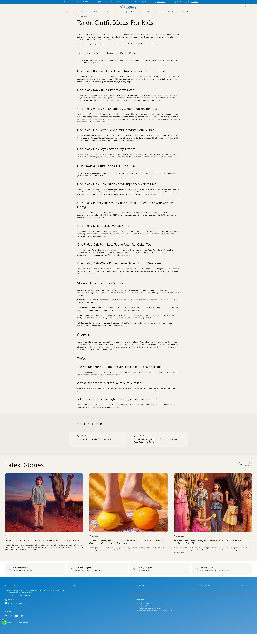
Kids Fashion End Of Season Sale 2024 (97, 439)
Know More (161, 2)
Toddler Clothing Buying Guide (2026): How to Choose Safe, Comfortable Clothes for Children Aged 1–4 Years (127, 542)
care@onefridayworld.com (17, 603)
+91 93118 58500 (13, 600)
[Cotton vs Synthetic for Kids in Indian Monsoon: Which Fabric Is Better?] (44, 502)
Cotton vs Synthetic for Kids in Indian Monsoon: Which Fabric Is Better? (42, 540)
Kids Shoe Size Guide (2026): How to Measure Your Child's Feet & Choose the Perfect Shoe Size (212, 542)
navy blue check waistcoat (87, 98)
